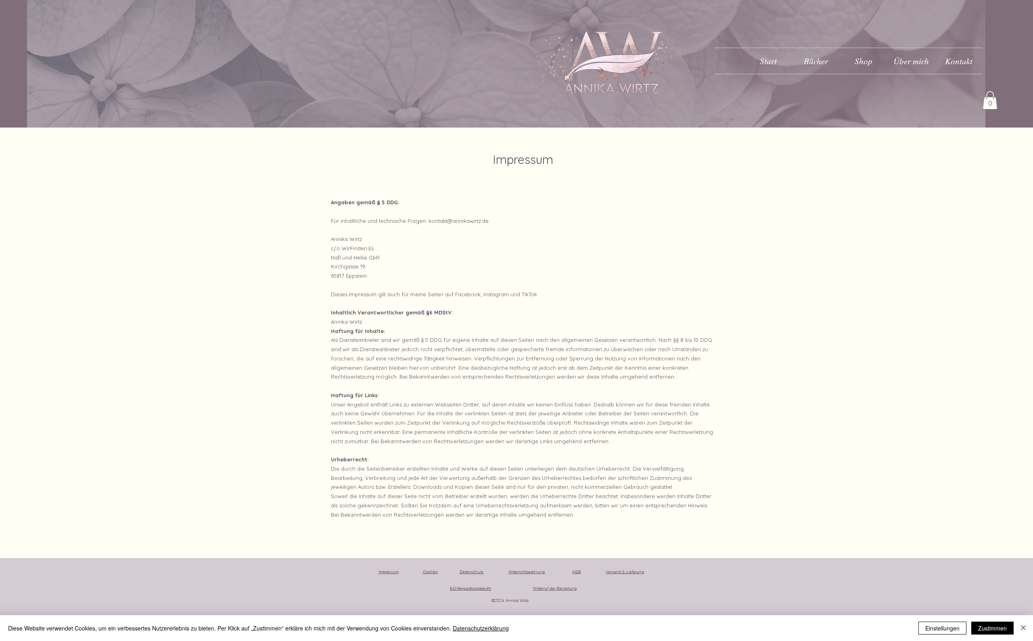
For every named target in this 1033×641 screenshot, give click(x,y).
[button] (990, 100)
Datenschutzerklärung (481, 628)
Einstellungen (942, 628)
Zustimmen (992, 628)
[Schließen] (1023, 628)
